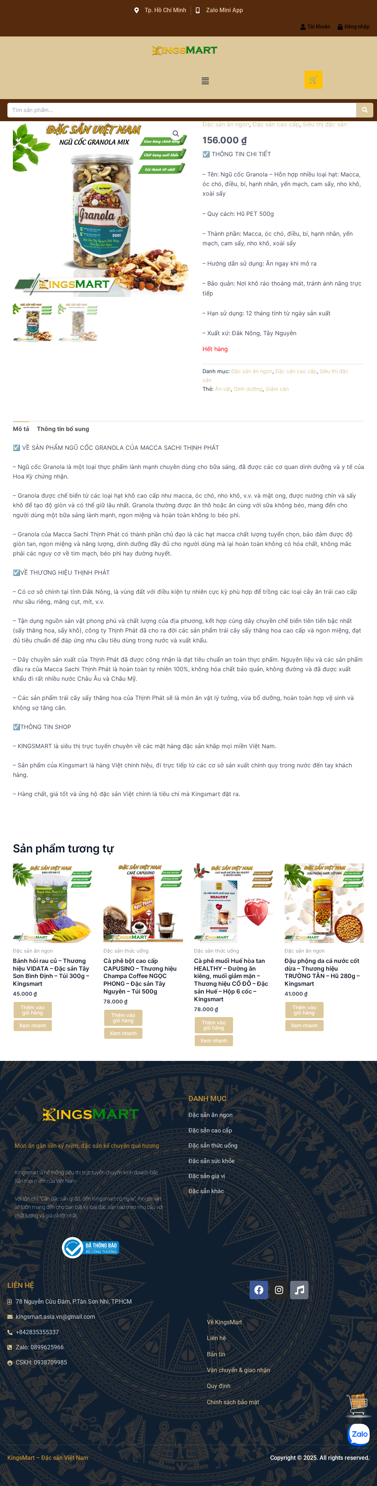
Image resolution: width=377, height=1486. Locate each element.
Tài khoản (318, 26)
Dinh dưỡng (248, 389)
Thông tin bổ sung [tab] (63, 428)
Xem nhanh (32, 1025)
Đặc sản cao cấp (276, 124)
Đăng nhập (357, 26)
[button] (205, 81)
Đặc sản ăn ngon (225, 124)
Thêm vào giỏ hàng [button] (33, 1010)
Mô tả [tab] (21, 428)
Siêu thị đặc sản (325, 124)
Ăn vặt (223, 389)
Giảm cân (277, 389)
